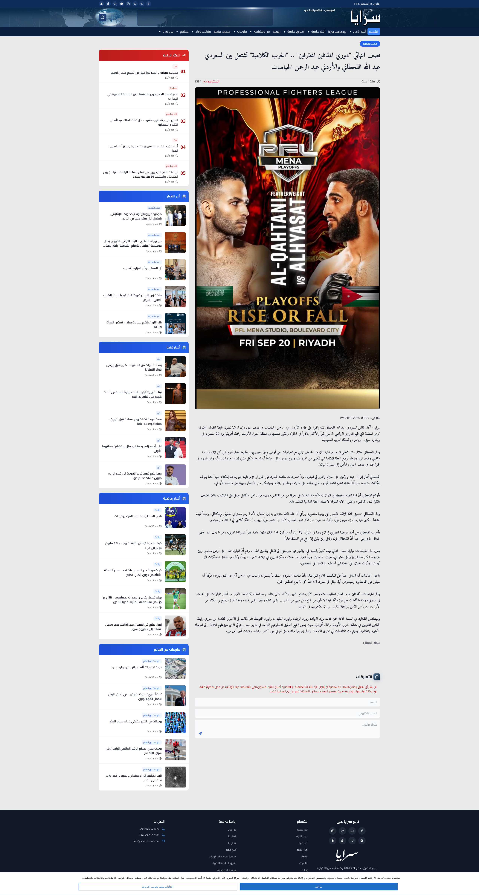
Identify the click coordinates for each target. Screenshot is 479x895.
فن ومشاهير (261, 31)
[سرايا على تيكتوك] (108, 3)
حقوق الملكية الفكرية (225, 863)
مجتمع (184, 31)
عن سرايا (167, 31)
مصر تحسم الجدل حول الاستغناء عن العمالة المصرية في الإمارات (142, 96)
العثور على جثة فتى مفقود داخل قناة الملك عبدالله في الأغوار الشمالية (144, 122)
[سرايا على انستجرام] (128, 3)
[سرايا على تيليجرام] (115, 3)
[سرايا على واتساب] (121, 3)
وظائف (304, 870)
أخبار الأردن (359, 31)
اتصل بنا (232, 836)
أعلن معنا (231, 850)
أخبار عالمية (318, 31)
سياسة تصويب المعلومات (223, 856)
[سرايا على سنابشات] (101, 3)
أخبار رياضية (302, 850)
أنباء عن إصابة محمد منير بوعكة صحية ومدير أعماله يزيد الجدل (143, 148)
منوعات (242, 31)
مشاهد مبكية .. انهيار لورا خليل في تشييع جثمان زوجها (144, 72)
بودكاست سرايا (337, 31)
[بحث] (102, 17)
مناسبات (303, 863)
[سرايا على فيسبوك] (148, 3)
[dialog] (239, 883)
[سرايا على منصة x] (135, 3)
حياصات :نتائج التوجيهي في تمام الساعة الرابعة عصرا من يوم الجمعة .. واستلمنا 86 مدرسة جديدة (140, 174)
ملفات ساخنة (222, 31)
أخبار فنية (303, 843)
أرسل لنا (232, 843)
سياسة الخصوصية (227, 870)
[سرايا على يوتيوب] (141, 3)
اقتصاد (304, 856)
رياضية (276, 31)
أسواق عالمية (295, 31)
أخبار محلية (302, 829)
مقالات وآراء (203, 31)
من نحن (232, 829)
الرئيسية (374, 31)
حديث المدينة (370, 43)
